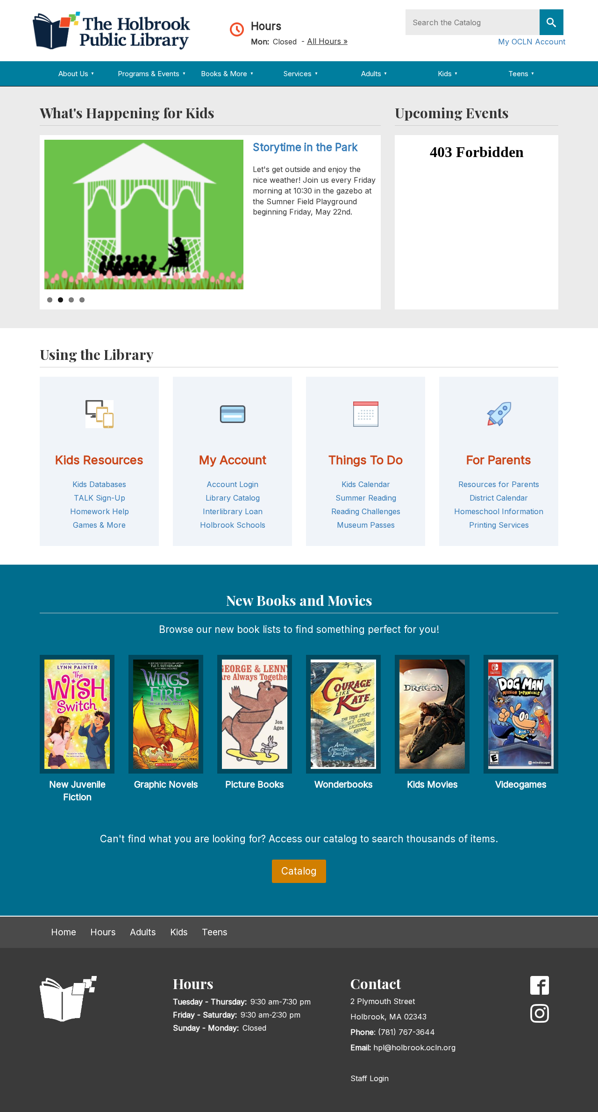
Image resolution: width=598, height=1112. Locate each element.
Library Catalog (233, 497)
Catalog (299, 871)
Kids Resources (99, 459)
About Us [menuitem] (76, 73)
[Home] (115, 30)
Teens (215, 932)
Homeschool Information (498, 511)
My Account (232, 459)
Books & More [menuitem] (227, 73)
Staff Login (369, 1078)
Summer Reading (365, 497)
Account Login (232, 484)
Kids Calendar (366, 484)
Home (63, 932)
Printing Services (499, 525)
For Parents (498, 459)
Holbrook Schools (232, 525)
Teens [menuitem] (521, 73)
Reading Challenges (365, 511)
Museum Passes (366, 525)
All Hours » (327, 41)
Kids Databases (99, 484)
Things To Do (365, 459)
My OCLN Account (531, 41)
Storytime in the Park (305, 147)
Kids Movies (432, 784)
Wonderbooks (343, 784)
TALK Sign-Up (99, 497)
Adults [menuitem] (374, 73)
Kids (179, 932)
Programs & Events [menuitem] (151, 73)
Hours (266, 26)
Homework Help (99, 511)
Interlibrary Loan (233, 511)
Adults (143, 932)
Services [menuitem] (301, 73)
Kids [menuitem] (448, 73)
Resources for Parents (498, 484)
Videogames (521, 784)
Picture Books (254, 784)
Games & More (99, 525)
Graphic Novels (166, 784)
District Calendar (499, 497)
